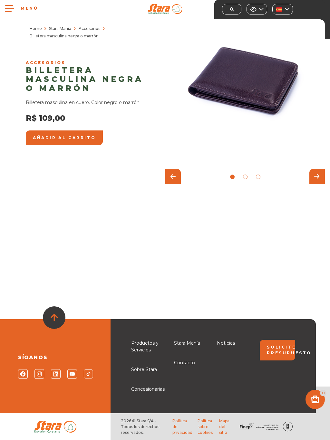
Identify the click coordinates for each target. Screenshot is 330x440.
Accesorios (89, 28)
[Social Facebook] (22, 374)
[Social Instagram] (38, 374)
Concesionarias (148, 389)
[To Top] (54, 317)
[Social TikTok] (88, 374)
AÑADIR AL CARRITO (64, 137)
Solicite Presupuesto (281, 350)
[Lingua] (282, 9)
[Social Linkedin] (55, 374)
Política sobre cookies (205, 426)
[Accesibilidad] (257, 9)
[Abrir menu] (9, 8)
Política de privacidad (182, 426)
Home (36, 28)
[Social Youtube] (71, 374)
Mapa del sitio (224, 426)
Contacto (184, 363)
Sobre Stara (144, 369)
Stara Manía (60, 28)
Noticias (226, 343)
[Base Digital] (288, 426)
